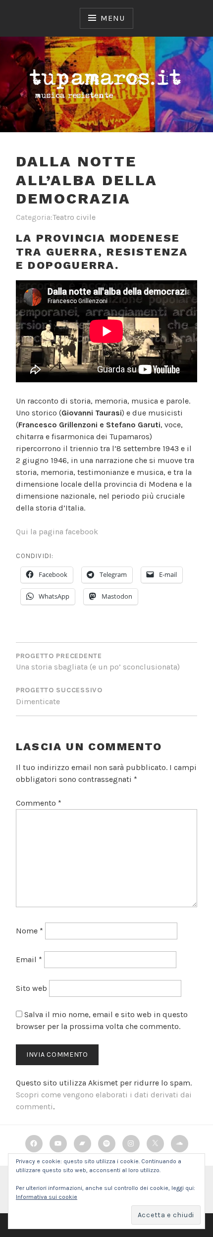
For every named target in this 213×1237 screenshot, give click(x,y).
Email (29, 959)
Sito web (31, 988)
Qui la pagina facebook (57, 531)
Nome (29, 930)
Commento (38, 803)
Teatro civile (74, 217)
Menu (112, 18)
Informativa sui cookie (46, 1196)
